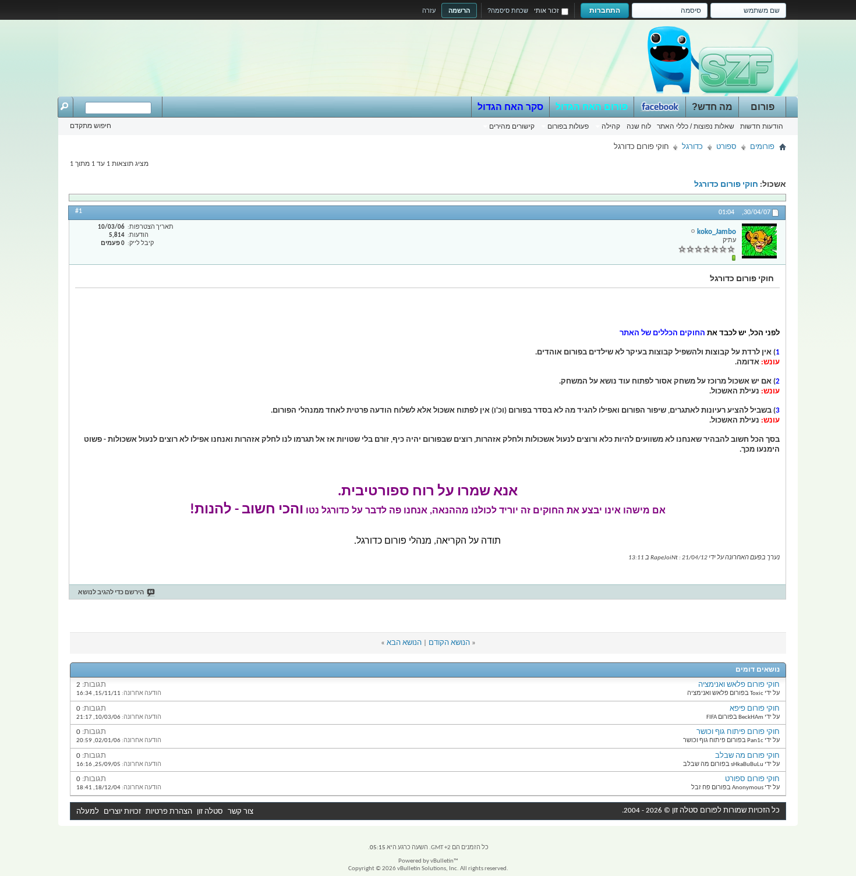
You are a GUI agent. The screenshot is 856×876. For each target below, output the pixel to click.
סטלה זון (210, 811)
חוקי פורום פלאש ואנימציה (739, 685)
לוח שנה (639, 126)
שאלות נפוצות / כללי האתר (695, 126)
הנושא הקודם (449, 643)
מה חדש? (712, 107)
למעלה (87, 811)
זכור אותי (546, 10)
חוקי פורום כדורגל (726, 184)
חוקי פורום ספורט (752, 779)
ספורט (726, 147)
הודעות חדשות (761, 126)
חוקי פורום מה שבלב (747, 756)
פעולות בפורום (568, 126)
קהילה (611, 126)
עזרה (429, 10)
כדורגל (692, 147)
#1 (78, 211)
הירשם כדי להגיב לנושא (111, 593)
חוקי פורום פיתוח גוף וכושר (738, 732)
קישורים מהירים (512, 126)
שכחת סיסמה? (507, 10)
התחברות (604, 10)
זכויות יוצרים (122, 811)
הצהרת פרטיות (169, 811)
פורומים (762, 147)
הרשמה (459, 10)
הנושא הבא (404, 643)
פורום (762, 107)
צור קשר (240, 811)
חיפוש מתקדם (90, 126)
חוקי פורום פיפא (755, 708)
